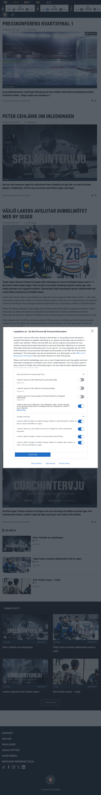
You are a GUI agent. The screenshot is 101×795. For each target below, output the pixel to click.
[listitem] (50, 374)
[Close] (93, 331)
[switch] (81, 379)
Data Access (50, 463)
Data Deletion (36, 463)
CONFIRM (32, 455)
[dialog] (50, 397)
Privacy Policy (64, 463)
